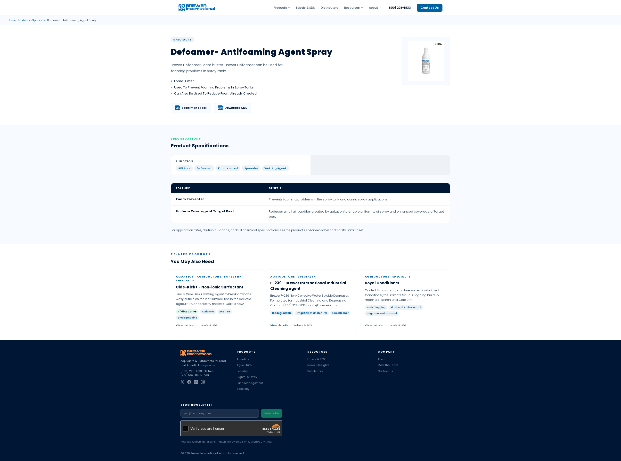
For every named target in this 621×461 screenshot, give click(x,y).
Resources (352, 8)
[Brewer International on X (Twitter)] (182, 382)
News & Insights (318, 365)
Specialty (38, 20)
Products (280, 8)
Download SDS (232, 108)
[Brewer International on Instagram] (203, 382)
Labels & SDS (305, 8)
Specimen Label (191, 108)
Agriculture (244, 365)
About (373, 8)
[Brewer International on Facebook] (189, 382)
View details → (186, 325)
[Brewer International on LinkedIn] (196, 382)
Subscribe (271, 413)
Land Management (250, 383)
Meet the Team (388, 365)
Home (12, 20)
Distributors (329, 8)
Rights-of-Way (247, 377)
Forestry (242, 371)
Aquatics (243, 359)
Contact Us (430, 8)
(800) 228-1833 (399, 8)
